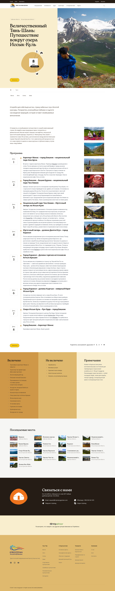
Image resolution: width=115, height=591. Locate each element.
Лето (18, 95)
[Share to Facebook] (94, 345)
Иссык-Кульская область (27, 19)
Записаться (14, 80)
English (97, 1)
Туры (54, 5)
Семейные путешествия (49, 567)
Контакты (21, 1)
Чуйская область (15, 19)
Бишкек (54, 164)
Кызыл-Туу (29, 218)
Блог (16, 1)
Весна (12, 95)
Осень (24, 95)
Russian (103, 1)
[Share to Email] (104, 345)
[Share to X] (97, 345)
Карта (79, 5)
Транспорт (61, 5)
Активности (47, 5)
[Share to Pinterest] (102, 345)
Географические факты (65, 553)
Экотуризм (45, 576)
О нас (11, 1)
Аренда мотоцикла (80, 563)
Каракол (37, 249)
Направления (38, 5)
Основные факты (63, 549)
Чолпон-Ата (51, 315)
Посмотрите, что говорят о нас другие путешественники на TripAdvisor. (57, 526)
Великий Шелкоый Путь (65, 559)
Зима (30, 95)
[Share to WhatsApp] (99, 345)
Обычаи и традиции (64, 556)
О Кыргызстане (70, 5)
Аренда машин (79, 560)
